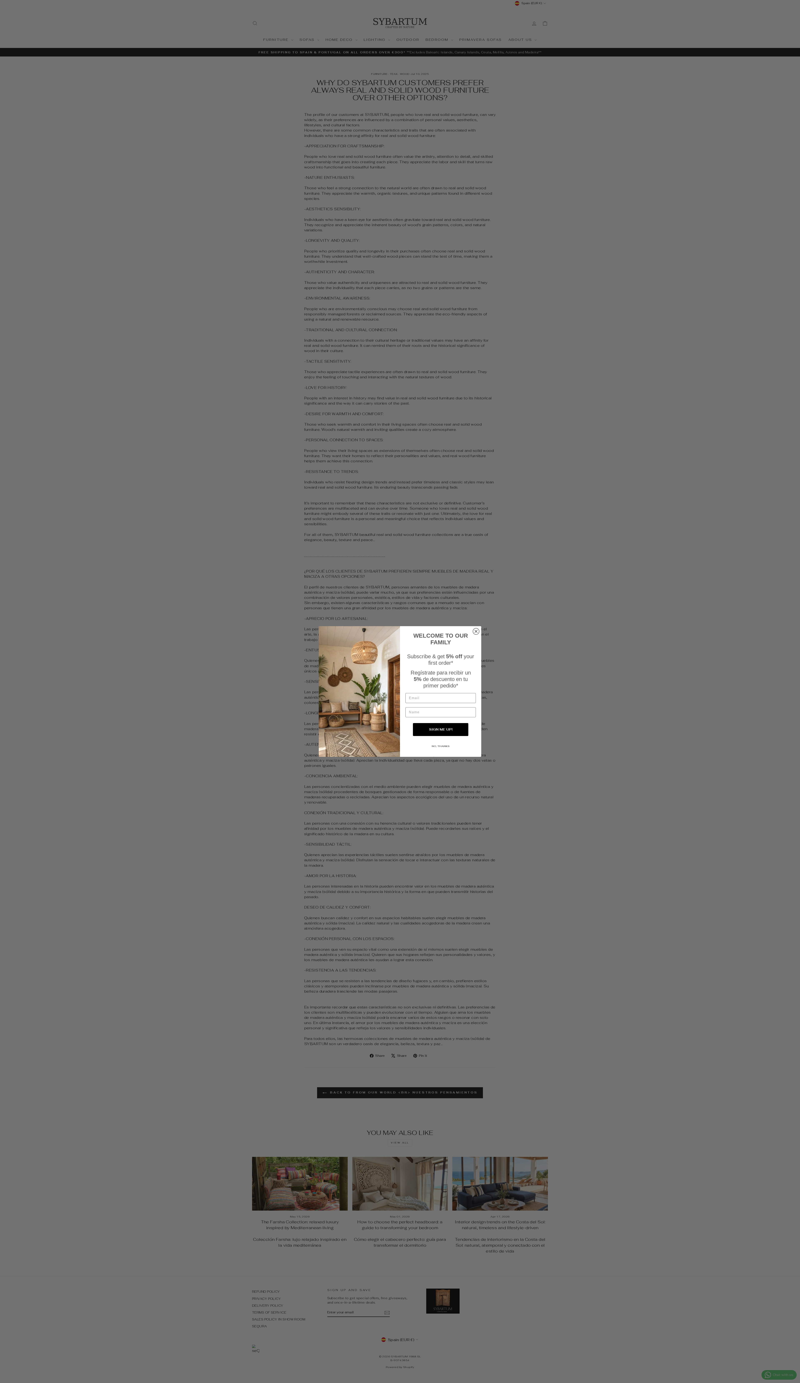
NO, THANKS (441, 746)
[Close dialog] (476, 631)
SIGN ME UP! (440, 729)
